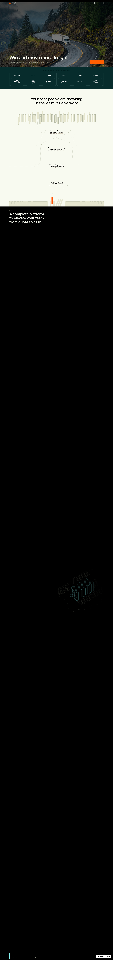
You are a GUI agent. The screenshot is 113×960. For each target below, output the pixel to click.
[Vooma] (13, 3)
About (72, 3)
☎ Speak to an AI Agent (104, 956)
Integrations (65, 3)
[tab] (32, 956)
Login (91, 3)
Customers (57, 3)
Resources (50, 3)
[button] (42, 3)
